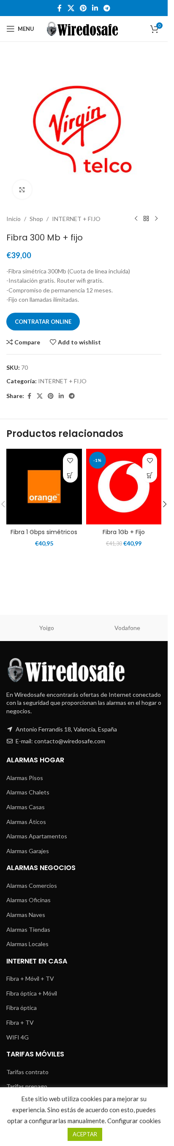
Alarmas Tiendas (28, 929)
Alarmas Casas (25, 806)
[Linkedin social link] (95, 8)
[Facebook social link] (59, 8)
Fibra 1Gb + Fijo (124, 532)
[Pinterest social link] (83, 8)
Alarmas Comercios (31, 885)
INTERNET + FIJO (76, 218)
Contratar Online (43, 321)
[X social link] (71, 8)
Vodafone (127, 627)
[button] (164, 504)
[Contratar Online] (70, 475)
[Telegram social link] (107, 8)
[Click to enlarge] (22, 189)
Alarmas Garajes (27, 850)
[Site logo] (84, 28)
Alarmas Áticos (26, 821)
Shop (36, 218)
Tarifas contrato (27, 1071)
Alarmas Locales (27, 943)
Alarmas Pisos (24, 777)
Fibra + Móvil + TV (30, 978)
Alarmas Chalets (27, 792)
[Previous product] (136, 219)
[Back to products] (146, 219)
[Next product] (156, 219)
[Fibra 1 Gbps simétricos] (44, 486)
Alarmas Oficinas (28, 899)
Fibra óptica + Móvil (31, 993)
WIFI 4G (17, 1037)
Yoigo (46, 627)
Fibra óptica (21, 1007)
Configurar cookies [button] (134, 1120)
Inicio (13, 218)
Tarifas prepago (26, 1086)
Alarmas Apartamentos (36, 836)
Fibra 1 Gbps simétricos (44, 532)
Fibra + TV (20, 1022)
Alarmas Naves (25, 914)
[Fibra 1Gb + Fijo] (124, 486)
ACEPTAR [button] (85, 1134)
